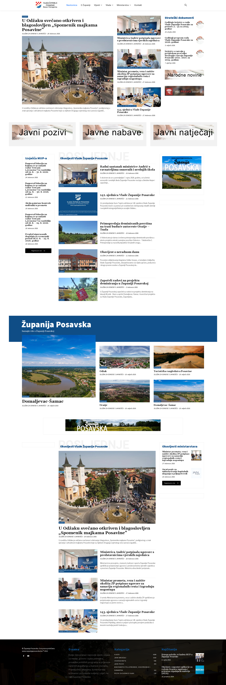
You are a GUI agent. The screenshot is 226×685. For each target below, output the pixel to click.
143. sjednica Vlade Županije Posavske (134, 111)
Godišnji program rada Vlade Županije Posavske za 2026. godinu (179, 40)
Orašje (103, 405)
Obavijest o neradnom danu (119, 252)
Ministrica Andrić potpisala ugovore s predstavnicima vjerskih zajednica (139, 39)
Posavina (25, 396)
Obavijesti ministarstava (179, 446)
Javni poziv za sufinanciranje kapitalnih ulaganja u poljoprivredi (175, 471)
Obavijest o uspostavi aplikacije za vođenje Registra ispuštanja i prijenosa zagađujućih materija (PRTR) (177, 670)
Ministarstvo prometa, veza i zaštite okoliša (134, 68)
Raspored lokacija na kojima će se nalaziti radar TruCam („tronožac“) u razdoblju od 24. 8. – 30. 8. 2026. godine (38, 188)
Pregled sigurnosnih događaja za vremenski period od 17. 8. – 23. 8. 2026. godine (37, 237)
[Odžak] (125, 357)
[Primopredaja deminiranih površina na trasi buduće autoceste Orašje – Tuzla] (78, 232)
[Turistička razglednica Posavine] (179, 357)
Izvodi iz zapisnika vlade (127, 106)
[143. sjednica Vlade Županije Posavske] (139, 97)
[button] (185, 5)
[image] (184, 75)
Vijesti (24, 16)
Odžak (103, 371)
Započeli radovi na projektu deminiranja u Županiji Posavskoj (124, 282)
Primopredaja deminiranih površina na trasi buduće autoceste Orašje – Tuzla (126, 226)
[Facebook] (23, 656)
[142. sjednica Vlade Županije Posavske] (78, 204)
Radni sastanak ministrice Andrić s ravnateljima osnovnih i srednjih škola (127, 168)
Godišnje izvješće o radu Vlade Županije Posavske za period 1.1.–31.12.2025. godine (179, 25)
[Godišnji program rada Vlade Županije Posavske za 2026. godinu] (200, 40)
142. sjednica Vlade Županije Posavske (127, 195)
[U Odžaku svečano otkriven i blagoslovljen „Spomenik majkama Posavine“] (67, 70)
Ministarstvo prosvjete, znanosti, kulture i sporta (137, 34)
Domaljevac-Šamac (43, 401)
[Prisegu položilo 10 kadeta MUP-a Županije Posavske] (200, 657)
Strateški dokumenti (179, 18)
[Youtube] (28, 656)
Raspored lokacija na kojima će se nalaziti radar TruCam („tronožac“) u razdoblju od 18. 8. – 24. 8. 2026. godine (38, 220)
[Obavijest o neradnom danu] (78, 261)
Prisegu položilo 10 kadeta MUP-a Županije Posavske (177, 655)
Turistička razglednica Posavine (173, 371)
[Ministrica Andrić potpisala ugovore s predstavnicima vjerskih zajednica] (139, 25)
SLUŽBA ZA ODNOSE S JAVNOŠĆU (34, 34)
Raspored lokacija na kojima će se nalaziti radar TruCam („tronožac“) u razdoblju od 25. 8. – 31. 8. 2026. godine (38, 169)
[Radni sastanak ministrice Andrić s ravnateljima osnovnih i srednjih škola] (78, 175)
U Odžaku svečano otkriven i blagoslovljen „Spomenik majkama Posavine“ (59, 25)
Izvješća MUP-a (36, 158)
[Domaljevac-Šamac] (59, 366)
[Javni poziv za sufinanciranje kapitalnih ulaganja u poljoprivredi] (196, 473)
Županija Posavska (56, 324)
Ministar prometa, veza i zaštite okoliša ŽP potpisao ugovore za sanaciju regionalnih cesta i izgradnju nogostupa (135, 75)
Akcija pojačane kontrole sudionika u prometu (38, 204)
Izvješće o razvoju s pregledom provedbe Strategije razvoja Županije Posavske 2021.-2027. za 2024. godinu (179, 55)
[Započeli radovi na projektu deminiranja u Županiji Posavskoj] (78, 289)
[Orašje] (125, 391)
